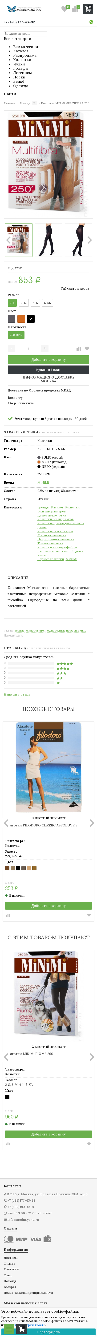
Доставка (11, 1258)
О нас (8, 1275)
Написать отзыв (17, 694)
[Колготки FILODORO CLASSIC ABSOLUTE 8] (48, 767)
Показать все (13, 635)
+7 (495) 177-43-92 (19, 22)
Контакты (11, 1269)
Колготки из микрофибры (57, 547)
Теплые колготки (50, 543)
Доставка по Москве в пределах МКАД (39, 390)
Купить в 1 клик (48, 370)
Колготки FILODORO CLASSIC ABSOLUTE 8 (41, 825)
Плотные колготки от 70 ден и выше (60, 553)
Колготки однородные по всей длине (60, 525)
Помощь (10, 1281)
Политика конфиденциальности (28, 1293)
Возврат (10, 1287)
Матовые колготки (51, 535)
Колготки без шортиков (55, 519)
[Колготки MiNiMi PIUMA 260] (48, 996)
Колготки (72, 507)
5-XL (47, 303)
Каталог (57, 507)
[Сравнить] (79, 348)
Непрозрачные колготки (55, 539)
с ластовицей (35, 630)
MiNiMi (43, 483)
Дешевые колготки (51, 515)
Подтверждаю (48, 1332)
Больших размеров (51, 511)
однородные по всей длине (66, 630)
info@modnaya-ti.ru (23, 1220)
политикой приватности (28, 1325)
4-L (35, 303)
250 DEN (16, 335)
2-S (12, 303)
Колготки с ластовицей (55, 531)
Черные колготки (50, 559)
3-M (24, 303)
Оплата (9, 1264)
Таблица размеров (75, 289)
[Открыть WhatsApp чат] (91, 22)
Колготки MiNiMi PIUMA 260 (29, 1054)
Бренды (43, 507)
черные (19, 630)
